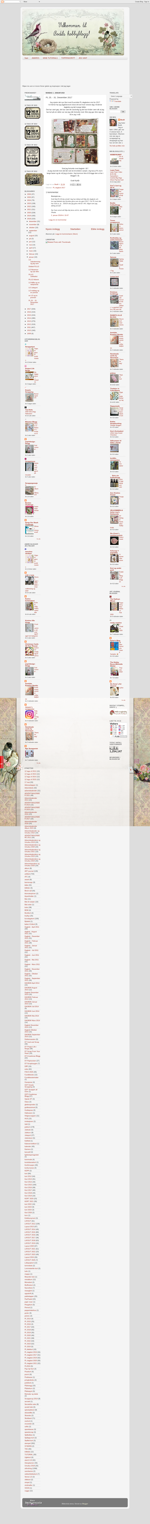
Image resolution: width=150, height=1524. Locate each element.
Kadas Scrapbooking (115, 422)
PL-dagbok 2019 (31, 1358)
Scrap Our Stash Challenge (31, 523)
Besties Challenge (29, 504)
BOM (26, 910)
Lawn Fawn (114, 170)
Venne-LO (28, 1477)
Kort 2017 (28, 1190)
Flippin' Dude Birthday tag (121, 396)
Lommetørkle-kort (31, 1268)
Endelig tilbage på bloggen (121, 576)
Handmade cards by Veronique (29, 729)
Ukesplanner (29, 1463)
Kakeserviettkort (31, 1144)
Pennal (27, 1307)
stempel (27, 1443)
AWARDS (35, 58)
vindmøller (28, 1485)
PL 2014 (28, 1319)
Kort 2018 (28, 1193)
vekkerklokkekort (31, 1474)
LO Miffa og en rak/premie (34, 283)
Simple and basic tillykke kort (121, 412)
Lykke (121, 688)
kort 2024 (28, 1210)
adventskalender (31, 791)
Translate (117, 101)
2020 (29, 213)
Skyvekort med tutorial (121, 323)
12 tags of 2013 (30, 774)
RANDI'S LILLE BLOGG (116, 316)
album (27, 868)
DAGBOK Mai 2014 (32, 1016)
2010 (29, 330)
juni (30, 242)
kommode (28, 1159)
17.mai (27, 782)
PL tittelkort (29, 1349)
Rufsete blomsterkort (121, 227)
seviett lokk (29, 1407)
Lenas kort (114, 276)
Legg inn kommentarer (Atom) (66, 234)
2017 (29, 309)
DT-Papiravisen (30, 1061)
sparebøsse (29, 1429)
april (31, 248)
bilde (26, 885)
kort (26, 1173)
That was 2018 (120, 670)
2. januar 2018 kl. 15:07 (60, 215)
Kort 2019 (28, 1196)
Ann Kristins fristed (115, 494)
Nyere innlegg (53, 229)
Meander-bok (30, 1277)
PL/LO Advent (34, 279)
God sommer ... (36, 447)
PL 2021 (28, 1338)
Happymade (115, 406)
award (27, 879)
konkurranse (29, 1168)
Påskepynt (28, 1391)
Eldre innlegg (97, 229)
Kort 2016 (28, 1187)
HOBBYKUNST (116, 155)
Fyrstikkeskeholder (32, 1077)
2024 (29, 200)
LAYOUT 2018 (30, 1240)
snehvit (27, 1421)
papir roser (29, 1302)
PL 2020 (28, 1335)
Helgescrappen (30, 1116)
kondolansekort (30, 1162)
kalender (28, 1146)
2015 (29, 315)
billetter (27, 888)
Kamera (27, 1149)
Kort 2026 (28, 1212)
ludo (26, 1271)
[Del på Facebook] (78, 184)
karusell (27, 1152)
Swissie (113, 257)
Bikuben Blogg (31, 422)
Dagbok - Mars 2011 (32, 964)
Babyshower (121, 538)
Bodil (122, 120)
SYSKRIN (28, 1446)
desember (33, 221)
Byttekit (27, 921)
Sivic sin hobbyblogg (115, 476)
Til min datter (121, 464)
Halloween (28, 1113)
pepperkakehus (30, 1310)
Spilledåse (28, 1435)
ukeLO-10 (28, 1460)
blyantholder (29, 896)
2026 (29, 194)
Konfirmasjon (29, 1165)
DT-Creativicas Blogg (32, 1056)
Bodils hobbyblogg (115, 204)
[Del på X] (75, 184)
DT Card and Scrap (32, 1042)
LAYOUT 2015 (30, 1232)
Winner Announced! (36, 529)
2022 (29, 206)
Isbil (26, 1124)
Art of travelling (121, 158)
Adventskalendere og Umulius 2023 (32, 855)
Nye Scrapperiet (31, 748)
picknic (27, 1316)
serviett (27, 1401)
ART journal (29, 871)
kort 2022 (28, 1204)
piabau (113, 373)
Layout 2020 (29, 1246)
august (32, 235)
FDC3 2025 (29, 1072)
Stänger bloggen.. (116, 425)
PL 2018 (28, 1330)
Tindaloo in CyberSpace (115, 389)
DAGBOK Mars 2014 (32, 1020)
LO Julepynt (33, 287)
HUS (26, 1118)
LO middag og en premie (34, 291)
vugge (27, 1491)
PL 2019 (28, 1332)
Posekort (28, 1372)
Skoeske (28, 1415)
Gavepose (28, 1082)
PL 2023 (28, 1344)
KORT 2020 (29, 1198)
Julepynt (28, 1135)
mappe (27, 1274)
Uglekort (28, 1457)
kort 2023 (28, 1207)
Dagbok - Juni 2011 (32, 955)
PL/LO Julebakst (33, 275)
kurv (26, 1215)
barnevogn (29, 882)
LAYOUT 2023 (30, 1254)
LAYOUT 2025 (30, 1260)
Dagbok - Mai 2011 (32, 960)
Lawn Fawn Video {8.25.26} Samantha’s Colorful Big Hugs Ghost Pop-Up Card (116, 176)
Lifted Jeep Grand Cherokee (116, 434)
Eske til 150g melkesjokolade (36, 607)
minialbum (28, 1279)
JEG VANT (83, 58)
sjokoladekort (29, 1410)
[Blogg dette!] (73, 184)
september (33, 230)
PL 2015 (28, 1321)
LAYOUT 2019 (30, 1243)
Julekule (28, 1130)
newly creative (116, 623)
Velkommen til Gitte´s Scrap (115, 441)
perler (27, 1313)
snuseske (28, 1424)
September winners (36, 509)
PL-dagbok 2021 (31, 1363)
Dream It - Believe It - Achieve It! (36, 428)
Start (26, 58)
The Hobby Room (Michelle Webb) (116, 664)
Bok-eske (28, 904)
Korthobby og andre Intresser (116, 239)
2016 (29, 312)
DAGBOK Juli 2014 (32, 1006)
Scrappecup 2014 (31, 1399)
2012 (29, 324)
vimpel (27, 1482)
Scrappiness (30, 461)
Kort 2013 (28, 1179)
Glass (27, 1102)
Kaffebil (27, 1141)
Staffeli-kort (29, 1440)
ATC (26, 877)
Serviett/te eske (30, 1404)
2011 (29, 327)
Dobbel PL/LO (34, 266)
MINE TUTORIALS (50, 58)
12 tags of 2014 (30, 777)
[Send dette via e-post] (71, 184)
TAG (26, 1449)
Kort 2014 (28, 1182)
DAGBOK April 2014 (32, 983)
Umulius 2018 (30, 1466)
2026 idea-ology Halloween (30, 413)
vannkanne (29, 1471)
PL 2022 (28, 1341)
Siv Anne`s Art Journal (115, 685)
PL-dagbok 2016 (31, 1352)
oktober (32, 227)
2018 (29, 219)
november (33, 224)
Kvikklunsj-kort (30, 1218)
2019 (29, 216)
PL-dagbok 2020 (31, 1360)
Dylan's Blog (115, 640)
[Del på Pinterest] (80, 184)
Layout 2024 (29, 1257)
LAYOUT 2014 (30, 1229)
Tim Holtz (29, 410)
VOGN (27, 1488)
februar (32, 254)
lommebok (28, 1266)
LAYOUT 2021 (30, 1249)
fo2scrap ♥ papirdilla (114, 552)
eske (26, 1069)
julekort (27, 1127)
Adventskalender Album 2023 (31, 827)
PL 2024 (28, 1346)
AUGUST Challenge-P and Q (36, 652)
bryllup (27, 916)
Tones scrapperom (115, 221)
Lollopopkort (29, 1263)
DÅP (26, 1066)
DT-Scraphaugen (31, 1063)
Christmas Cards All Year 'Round (31, 645)
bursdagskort (29, 918)
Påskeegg (28, 1386)
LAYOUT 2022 (30, 1252)
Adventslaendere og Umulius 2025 (32, 864)
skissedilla (28, 1413)
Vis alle (38, 539)
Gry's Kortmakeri (116, 431)
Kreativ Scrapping (29, 391)
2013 (29, 321)
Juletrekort (28, 1138)
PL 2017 (28, 1327)
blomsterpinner (30, 893)
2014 (29, 318)
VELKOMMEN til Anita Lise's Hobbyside (116, 512)
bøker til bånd (30, 924)
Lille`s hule (29, 575)
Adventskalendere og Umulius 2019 (32, 841)
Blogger (85, 1504)
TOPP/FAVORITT (68, 58)
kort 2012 (28, 1176)
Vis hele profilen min (117, 146)
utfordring (28, 1468)
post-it (27, 1374)
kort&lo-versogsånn (115, 459)
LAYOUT (28, 1221)
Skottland (28, 1418)
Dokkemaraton (30, 1039)
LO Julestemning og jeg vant (34, 261)
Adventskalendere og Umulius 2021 (32, 850)
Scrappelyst (30, 347)
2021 (29, 209)
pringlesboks (29, 1380)
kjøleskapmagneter (32, 1155)
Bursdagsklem (36, 396)
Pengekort (28, 1305)
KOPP (27, 1171)
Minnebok (28, 1282)
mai (30, 245)
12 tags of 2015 (30, 779)
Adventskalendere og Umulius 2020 (32, 846)
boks (26, 907)
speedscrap (29, 1432)
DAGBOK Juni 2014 (32, 1011)
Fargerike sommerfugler (121, 193)
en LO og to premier (33, 296)
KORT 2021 (29, 1201)
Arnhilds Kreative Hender (31, 684)
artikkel (27, 874)
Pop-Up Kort (29, 1369)
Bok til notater (30, 902)
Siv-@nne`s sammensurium (116, 534)
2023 (29, 203)
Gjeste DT (28, 1099)
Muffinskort (29, 1285)
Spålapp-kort (29, 1438)
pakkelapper (29, 1296)
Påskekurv (28, 1388)
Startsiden (75, 229)
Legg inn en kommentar (57, 220)
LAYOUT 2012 (30, 1224)
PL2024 (27, 1366)
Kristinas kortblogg (114, 293)
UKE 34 (120, 208)
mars (31, 251)
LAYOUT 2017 (30, 1238)
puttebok (28, 1383)
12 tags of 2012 (30, 771)
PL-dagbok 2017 (59, 188)
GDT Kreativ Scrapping (29, 1086)
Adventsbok (29, 788)
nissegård (28, 1291)
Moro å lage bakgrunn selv (121, 483)
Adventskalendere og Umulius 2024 (32, 860)
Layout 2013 (29, 1226)
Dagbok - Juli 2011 (31, 950)
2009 (29, 333)
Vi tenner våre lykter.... (121, 558)
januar (31, 257)
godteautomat (30, 1107)
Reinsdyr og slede (31, 1394)
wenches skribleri (28, 552)
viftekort (27, 1480)
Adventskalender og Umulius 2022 (32, 832)
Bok (26, 899)
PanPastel (28, 1299)
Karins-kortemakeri (30, 600)
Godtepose (29, 1110)
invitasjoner (29, 1121)
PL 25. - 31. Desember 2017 (33, 302)
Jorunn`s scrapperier (29, 708)
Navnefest (28, 1288)
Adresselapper (30, 785)
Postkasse (28, 1377)
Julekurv (28, 1132)
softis (26, 1426)
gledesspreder (30, 1104)
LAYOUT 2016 (30, 1235)
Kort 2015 (28, 1185)
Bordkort (28, 913)
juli (30, 239)
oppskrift (28, 1293)
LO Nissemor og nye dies (34, 270)
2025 (29, 197)
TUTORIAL (29, 1454)
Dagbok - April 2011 (32, 927)
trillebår (27, 1452)
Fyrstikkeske (29, 1075)
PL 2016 (28, 1324)
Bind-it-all (28, 891)
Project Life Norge (29, 369)
